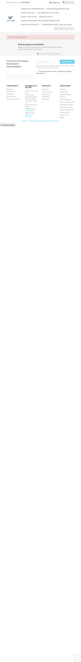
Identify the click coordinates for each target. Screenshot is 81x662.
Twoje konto (12, 86)
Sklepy (62, 117)
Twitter (13, 77)
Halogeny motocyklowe (48, 13)
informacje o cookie (66, 105)
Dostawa (63, 89)
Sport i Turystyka (29, 17)
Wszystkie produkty (30, 25)
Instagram (30, 77)
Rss (17, 77)
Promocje (45, 89)
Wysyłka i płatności (66, 107)
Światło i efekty (46, 17)
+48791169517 (25, 2)
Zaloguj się (10, 94)
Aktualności (46, 99)
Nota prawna (64, 92)
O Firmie (62, 97)
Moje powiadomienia (13, 99)
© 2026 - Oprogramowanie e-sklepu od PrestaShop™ (40, 121)
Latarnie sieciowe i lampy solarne (56, 25)
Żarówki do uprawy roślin (32, 9)
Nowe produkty (47, 92)
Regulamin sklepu (66, 94)
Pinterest (26, 77)
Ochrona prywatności (67, 102)
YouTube (22, 77)
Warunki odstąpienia (67, 110)
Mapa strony (64, 115)
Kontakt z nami (65, 112)
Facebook (9, 77)
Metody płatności (66, 99)
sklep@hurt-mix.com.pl (29, 116)
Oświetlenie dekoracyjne (58, 9)
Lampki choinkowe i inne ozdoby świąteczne (40, 21)
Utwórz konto (11, 96)
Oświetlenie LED (28, 13)
